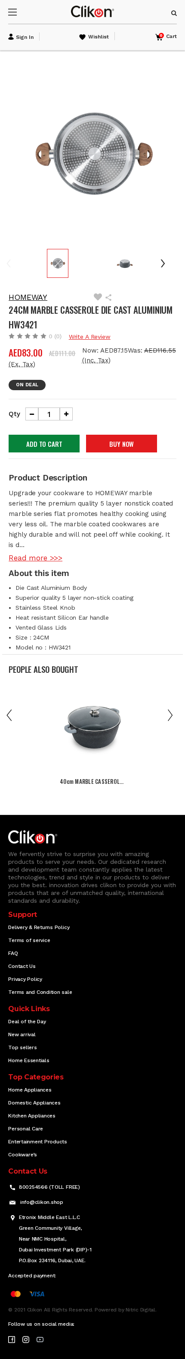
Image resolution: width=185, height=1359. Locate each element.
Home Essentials (28, 1060)
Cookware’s (22, 1155)
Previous (14, 263)
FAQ (13, 953)
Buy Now (121, 444)
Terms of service (29, 940)
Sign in (25, 37)
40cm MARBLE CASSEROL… (91, 781)
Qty (14, 414)
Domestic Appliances (34, 1103)
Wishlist (98, 37)
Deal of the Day (27, 1021)
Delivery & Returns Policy (38, 927)
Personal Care (25, 1129)
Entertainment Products (37, 1142)
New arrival (21, 1034)
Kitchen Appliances (32, 1116)
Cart (168, 36)
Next (166, 263)
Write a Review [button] (90, 336)
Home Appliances (29, 1090)
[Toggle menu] (20, 12)
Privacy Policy (25, 979)
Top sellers (22, 1047)
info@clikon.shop (41, 1202)
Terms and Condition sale (40, 992)
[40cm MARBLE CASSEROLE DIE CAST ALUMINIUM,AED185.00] (92, 731)
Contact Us (22, 966)
